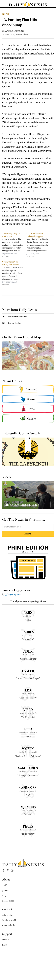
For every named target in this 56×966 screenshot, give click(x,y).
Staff (4, 885)
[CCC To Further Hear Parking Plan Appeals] (39, 245)
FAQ (4, 895)
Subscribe (28, 533)
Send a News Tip (9, 920)
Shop (4, 945)
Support (7, 934)
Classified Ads (8, 925)
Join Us (5, 890)
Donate (5, 939)
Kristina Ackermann (14, 30)
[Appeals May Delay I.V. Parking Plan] (14, 245)
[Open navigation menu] (51, 4)
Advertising (7, 915)
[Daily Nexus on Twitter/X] (8, 870)
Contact (7, 909)
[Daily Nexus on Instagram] (12, 870)
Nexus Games (12, 380)
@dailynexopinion (13, 594)
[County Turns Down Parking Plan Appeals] (14, 273)
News (5, 14)
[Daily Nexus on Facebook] (3, 870)
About (6, 879)
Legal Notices (8, 901)
